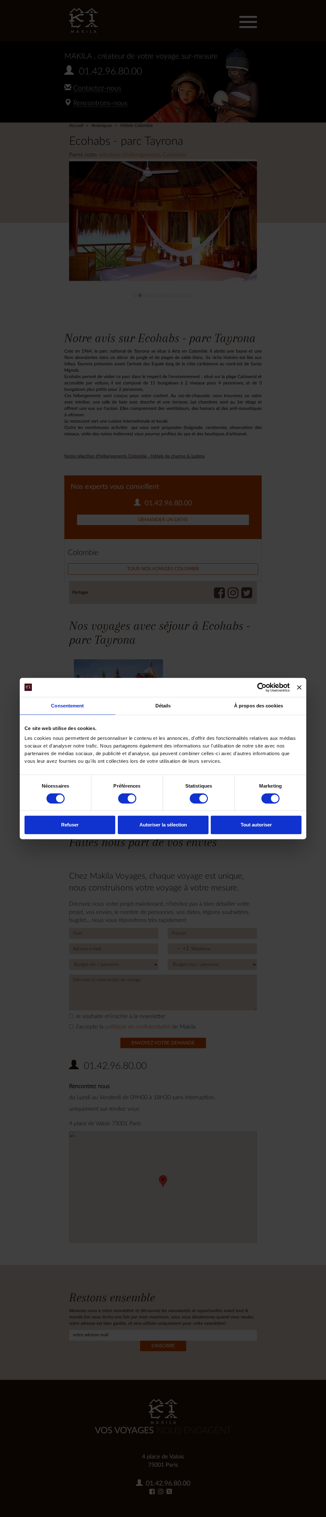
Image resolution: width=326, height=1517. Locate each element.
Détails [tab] (163, 705)
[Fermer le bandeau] (299, 687)
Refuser (70, 824)
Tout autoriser (256, 824)
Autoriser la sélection (163, 824)
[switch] (127, 798)
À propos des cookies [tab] (258, 705)
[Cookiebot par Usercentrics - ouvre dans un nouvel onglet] (262, 687)
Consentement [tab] (67, 705)
